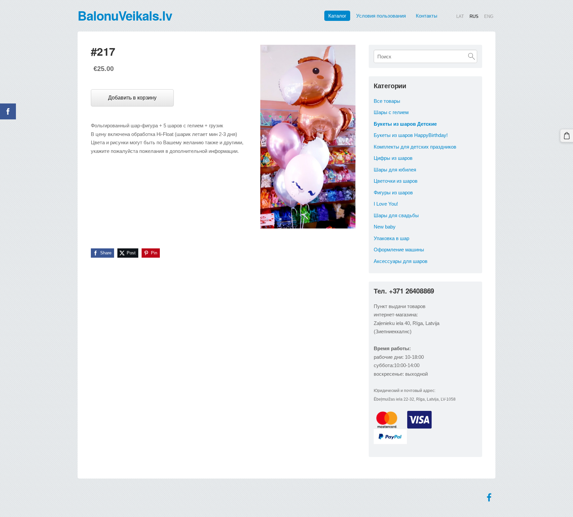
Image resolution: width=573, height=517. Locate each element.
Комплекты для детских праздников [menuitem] (415, 147)
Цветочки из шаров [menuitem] (395, 181)
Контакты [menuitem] (426, 16)
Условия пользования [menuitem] (381, 16)
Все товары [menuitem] (387, 101)
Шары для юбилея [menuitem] (395, 169)
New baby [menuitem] (385, 226)
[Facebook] (489, 497)
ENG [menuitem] (488, 16)
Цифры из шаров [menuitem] (393, 158)
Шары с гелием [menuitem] (391, 112)
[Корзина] (566, 135)
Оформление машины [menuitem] (399, 249)
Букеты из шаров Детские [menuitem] (405, 124)
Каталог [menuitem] (337, 16)
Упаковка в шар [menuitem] (391, 238)
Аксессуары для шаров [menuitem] (400, 261)
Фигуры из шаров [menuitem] (393, 192)
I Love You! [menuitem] (386, 204)
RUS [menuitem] (474, 16)
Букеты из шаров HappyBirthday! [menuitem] (411, 135)
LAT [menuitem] (460, 16)
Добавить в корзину (132, 97)
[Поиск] (471, 56)
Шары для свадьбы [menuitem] (396, 215)
